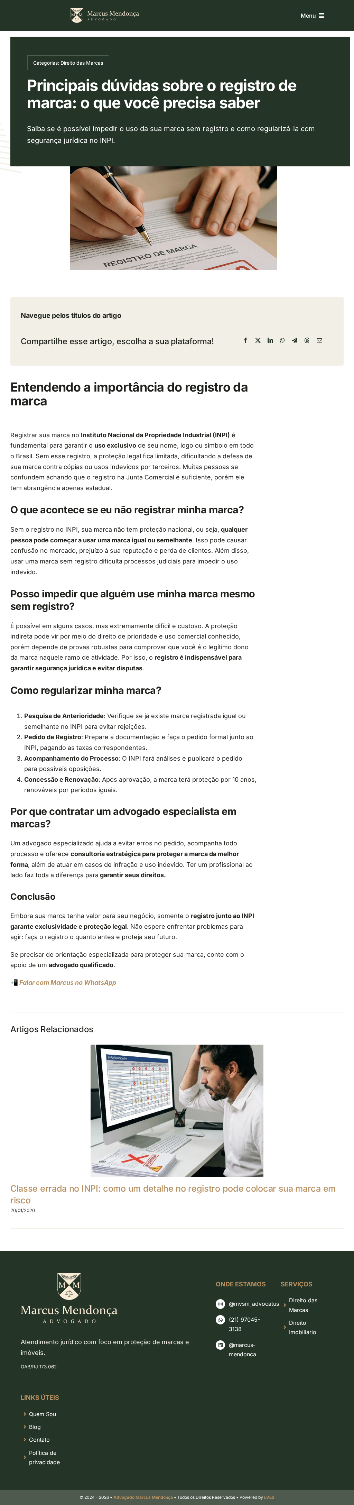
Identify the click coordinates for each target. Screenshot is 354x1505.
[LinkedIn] (270, 340)
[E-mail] (319, 340)
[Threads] (307, 340)
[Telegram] (294, 340)
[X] (258, 340)
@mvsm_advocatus (254, 1303)
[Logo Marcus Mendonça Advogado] (105, 11)
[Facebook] (245, 340)
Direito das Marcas (81, 63)
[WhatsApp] (282, 340)
